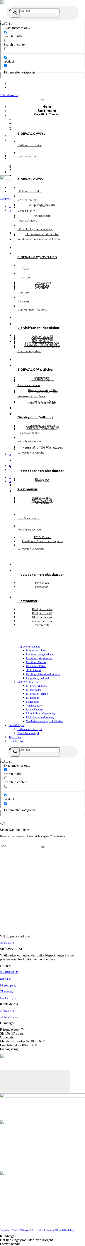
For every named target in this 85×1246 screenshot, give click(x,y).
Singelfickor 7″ (34, 701)
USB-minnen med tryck (29, 729)
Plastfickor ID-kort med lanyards (43, 674)
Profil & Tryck (16, 725)
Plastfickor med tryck (28, 733)
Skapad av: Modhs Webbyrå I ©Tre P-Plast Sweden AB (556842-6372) (37, 1230)
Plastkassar (42, 479)
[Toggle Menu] (42, 100)
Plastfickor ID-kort (36, 662)
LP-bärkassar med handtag (40, 717)
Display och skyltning (28, 646)
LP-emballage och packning (40, 713)
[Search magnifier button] (15, 13)
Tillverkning (15, 737)
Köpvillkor (5, 978)
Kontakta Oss (16, 741)
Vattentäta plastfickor (42, 401)
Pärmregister (42, 624)
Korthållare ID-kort (36, 666)
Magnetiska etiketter (36, 650)
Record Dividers (34, 709)
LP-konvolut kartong (37, 693)
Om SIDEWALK (9, 972)
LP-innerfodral (33, 689)
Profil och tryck (8, 998)
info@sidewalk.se (9, 1017)
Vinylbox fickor (34, 705)
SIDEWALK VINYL (28, 682)
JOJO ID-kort (33, 670)
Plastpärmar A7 (42, 500)
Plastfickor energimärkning (40, 654)
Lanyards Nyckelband (37, 678)
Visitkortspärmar (42, 501)
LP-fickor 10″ (33, 697)
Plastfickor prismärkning (39, 658)
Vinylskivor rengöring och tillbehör (44, 721)
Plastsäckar (42, 586)
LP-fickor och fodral (36, 686)
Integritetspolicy (8, 985)
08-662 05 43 (7, 942)
